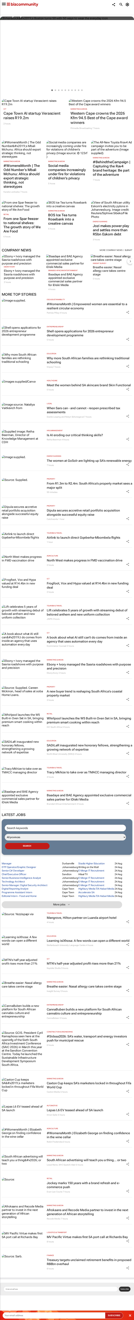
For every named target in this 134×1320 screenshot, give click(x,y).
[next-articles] (130, 261)
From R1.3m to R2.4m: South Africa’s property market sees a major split (89, 485)
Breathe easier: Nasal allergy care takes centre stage (109, 270)
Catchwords (52, 519)
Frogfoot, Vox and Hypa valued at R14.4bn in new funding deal (88, 585)
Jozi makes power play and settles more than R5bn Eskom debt (111, 230)
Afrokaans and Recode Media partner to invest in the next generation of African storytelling (87, 1212)
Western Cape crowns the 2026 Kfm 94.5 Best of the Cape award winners (99, 118)
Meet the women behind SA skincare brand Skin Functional (89, 385)
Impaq (50, 367)
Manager (7, 863)
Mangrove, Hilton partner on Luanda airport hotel (82, 917)
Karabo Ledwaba (11, 192)
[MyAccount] (128, 4)
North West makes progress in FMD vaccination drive (84, 560)
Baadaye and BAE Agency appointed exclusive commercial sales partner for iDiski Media (65, 280)
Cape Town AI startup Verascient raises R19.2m (31, 115)
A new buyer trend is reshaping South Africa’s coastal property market (84, 693)
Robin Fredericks (54, 1142)
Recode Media (53, 1219)
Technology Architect (13, 881)
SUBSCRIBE (114, 1315)
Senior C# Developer (13, 870)
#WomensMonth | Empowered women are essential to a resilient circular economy (87, 306)
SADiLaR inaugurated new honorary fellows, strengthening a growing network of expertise (89, 747)
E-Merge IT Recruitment (91, 870)
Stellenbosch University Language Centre (66, 945)
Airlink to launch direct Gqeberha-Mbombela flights (83, 537)
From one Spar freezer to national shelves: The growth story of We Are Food (22, 225)
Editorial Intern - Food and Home (19, 896)
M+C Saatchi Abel (67, 1165)
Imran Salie (52, 1115)
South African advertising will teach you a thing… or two (86, 1160)
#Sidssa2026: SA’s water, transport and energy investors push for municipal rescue (87, 1038)
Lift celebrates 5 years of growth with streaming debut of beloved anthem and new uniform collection (87, 612)
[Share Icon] (127, 312)
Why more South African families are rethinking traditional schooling (88, 360)
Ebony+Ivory (9, 267)
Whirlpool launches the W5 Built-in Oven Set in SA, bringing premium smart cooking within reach (89, 720)
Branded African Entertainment (63, 270)
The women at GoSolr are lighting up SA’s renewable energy (89, 460)
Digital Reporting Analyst (15, 888)
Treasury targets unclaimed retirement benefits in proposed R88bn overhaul (89, 1262)
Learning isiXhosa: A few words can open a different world (88, 940)
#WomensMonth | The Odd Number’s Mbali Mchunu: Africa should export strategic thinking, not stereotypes (21, 176)
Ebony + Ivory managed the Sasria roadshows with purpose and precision (22, 274)
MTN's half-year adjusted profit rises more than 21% (84, 963)
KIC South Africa (54, 727)
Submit (128, 250)
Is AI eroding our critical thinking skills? (75, 435)
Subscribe (124, 1289)
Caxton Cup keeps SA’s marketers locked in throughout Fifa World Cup (89, 1085)
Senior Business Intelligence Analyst (21, 878)
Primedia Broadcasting (81, 128)
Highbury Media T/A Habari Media (96, 888)
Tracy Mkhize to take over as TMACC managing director (86, 772)
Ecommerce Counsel (56, 646)
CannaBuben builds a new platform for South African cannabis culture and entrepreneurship (84, 1011)
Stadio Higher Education (91, 863)
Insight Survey (99, 263)
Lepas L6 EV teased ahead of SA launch (75, 1110)
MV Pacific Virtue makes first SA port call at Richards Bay (87, 1237)
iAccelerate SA (86, 892)
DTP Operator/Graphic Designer (19, 867)
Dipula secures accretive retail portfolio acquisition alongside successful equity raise (83, 512)
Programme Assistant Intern (17, 892)
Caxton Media (53, 1092)
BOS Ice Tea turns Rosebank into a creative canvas (62, 219)
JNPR (49, 619)
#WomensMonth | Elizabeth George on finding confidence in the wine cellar (88, 1135)
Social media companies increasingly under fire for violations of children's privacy (67, 172)
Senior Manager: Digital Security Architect (24, 885)
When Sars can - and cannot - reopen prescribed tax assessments (83, 410)
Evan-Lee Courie (54, 1192)
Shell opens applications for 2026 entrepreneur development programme (80, 333)
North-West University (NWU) (60, 754)
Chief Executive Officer (14, 874)
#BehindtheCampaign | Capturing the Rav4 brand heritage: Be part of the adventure (111, 168)
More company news (111, 250)
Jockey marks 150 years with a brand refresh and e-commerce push (83, 1185)
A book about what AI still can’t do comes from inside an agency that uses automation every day (87, 639)
